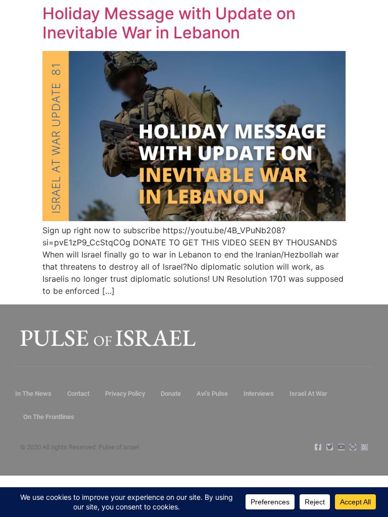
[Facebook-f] (318, 447)
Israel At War (308, 393)
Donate (171, 393)
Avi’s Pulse (212, 393)
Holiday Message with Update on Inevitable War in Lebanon (169, 23)
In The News (33, 393)
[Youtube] (341, 447)
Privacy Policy (125, 393)
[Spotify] (353, 447)
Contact (78, 393)
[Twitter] (329, 447)
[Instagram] (364, 447)
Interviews (259, 393)
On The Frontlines (48, 417)
